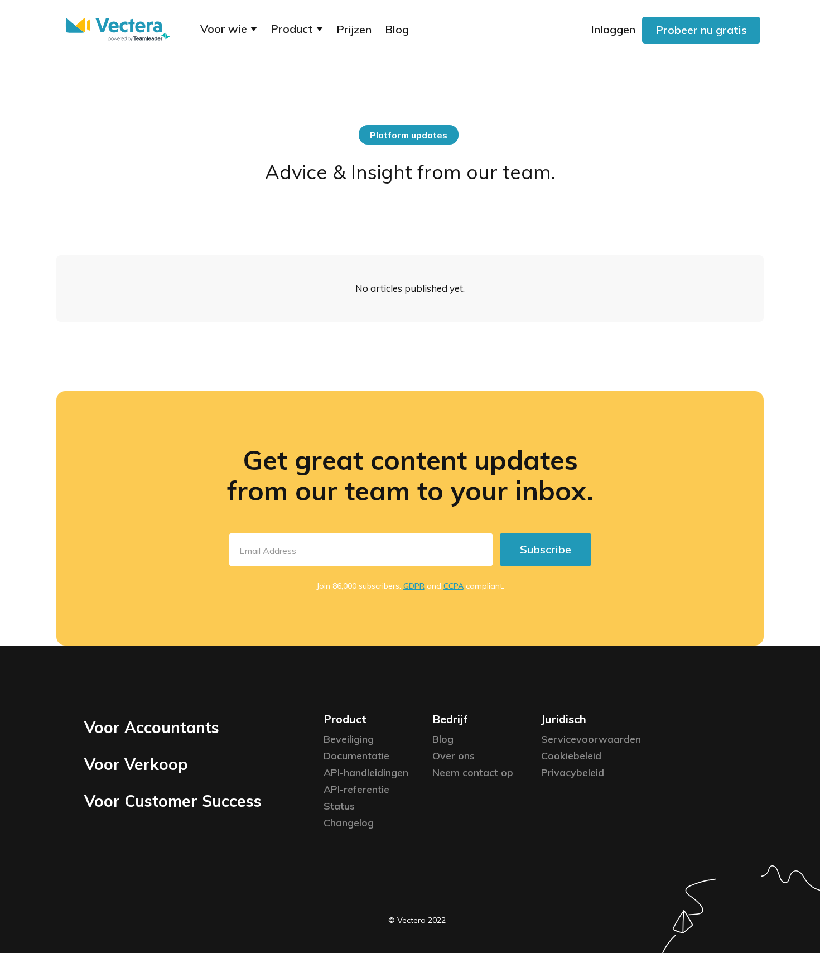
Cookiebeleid (571, 755)
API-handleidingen (366, 772)
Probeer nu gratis (701, 30)
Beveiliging (349, 739)
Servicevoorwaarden (591, 739)
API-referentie (356, 789)
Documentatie (356, 755)
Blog (397, 29)
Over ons (453, 755)
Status (339, 806)
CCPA (453, 586)
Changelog (349, 822)
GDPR (414, 586)
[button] (228, 29)
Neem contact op (472, 772)
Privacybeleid (572, 772)
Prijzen (354, 29)
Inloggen (613, 29)
